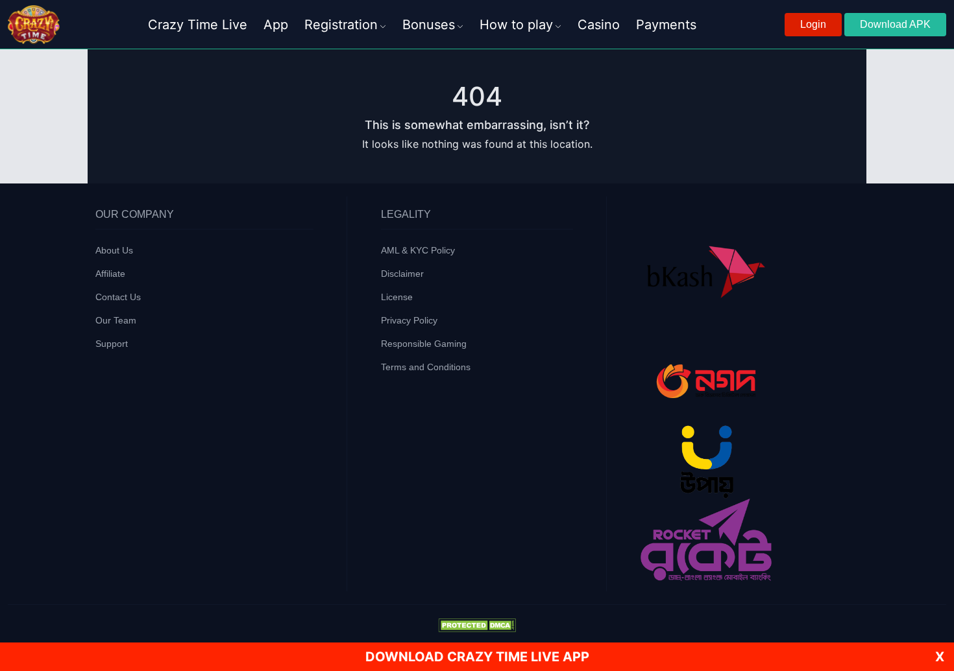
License (397, 297)
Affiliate (110, 273)
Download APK (895, 24)
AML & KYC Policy (418, 250)
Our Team (115, 320)
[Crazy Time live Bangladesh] (34, 24)
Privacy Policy (409, 320)
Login (813, 24)
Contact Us (118, 297)
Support (111, 343)
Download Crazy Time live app (477, 657)
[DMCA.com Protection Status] (477, 624)
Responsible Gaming (424, 343)
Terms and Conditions (426, 367)
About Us (114, 250)
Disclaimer (402, 273)
